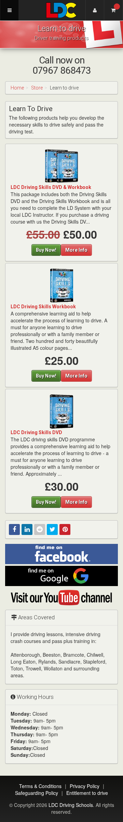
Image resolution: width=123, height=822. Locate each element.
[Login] (94, 10)
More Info (76, 250)
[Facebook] (14, 529)
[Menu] (9, 10)
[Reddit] (39, 529)
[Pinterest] (64, 529)
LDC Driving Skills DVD (36, 432)
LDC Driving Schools (71, 804)
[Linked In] (27, 529)
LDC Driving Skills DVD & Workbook (51, 187)
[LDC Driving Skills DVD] (61, 411)
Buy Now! (46, 250)
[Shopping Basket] (113, 10)
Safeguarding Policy (36, 792)
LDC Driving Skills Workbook (43, 306)
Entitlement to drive (87, 792)
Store (37, 88)
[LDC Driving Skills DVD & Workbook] (61, 166)
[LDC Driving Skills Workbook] (61, 285)
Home (17, 88)
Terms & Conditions (40, 786)
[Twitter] (52, 529)
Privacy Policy (84, 786)
